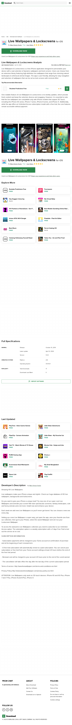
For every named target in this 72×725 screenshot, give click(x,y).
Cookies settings (55, 700)
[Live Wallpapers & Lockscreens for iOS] (4, 42)
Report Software (37, 381)
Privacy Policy (54, 685)
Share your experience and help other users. (45, 56)
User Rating (30, 45)
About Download (31, 685)
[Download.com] (7, 3)
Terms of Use (54, 688)
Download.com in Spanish (33, 694)
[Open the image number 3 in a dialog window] (62, 138)
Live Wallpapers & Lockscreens (35, 41)
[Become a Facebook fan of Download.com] (3, 709)
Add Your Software (31, 688)
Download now (20, 51)
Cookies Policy (54, 691)
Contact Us (29, 691)
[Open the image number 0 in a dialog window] (10, 138)
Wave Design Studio (35, 485)
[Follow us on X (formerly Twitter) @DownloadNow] (7, 709)
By (15, 45)
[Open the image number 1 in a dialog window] (27, 138)
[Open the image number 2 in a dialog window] (44, 138)
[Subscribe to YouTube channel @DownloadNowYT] (11, 709)
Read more (67, 65)
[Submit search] (14, 2)
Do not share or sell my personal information (57, 695)
